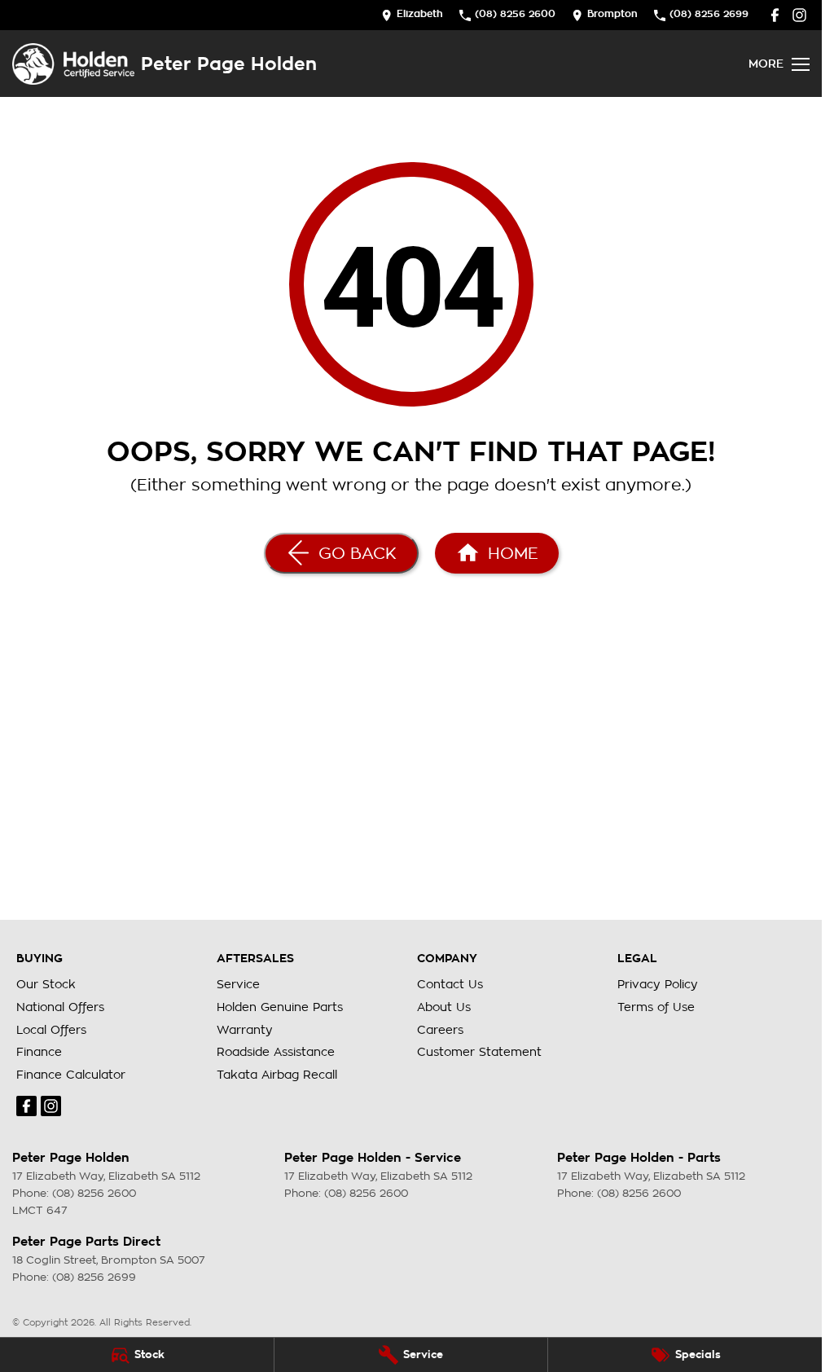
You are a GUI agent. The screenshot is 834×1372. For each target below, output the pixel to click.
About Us (444, 1007)
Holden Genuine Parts (280, 1007)
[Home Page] (73, 64)
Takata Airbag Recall (277, 1074)
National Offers (60, 1007)
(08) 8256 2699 (94, 1277)
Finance (39, 1052)
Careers (440, 1030)
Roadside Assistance (276, 1052)
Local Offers (51, 1030)
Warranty (245, 1030)
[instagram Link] (799, 15)
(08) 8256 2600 (94, 1193)
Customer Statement (479, 1052)
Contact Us (450, 984)
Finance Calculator (70, 1074)
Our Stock (46, 984)
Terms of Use (656, 1007)
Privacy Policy (657, 984)
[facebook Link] (775, 15)
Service (238, 984)
